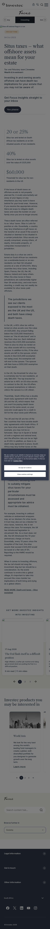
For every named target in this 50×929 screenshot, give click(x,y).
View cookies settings (25, 474)
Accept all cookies (25, 467)
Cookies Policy (18, 461)
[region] (25, 464)
